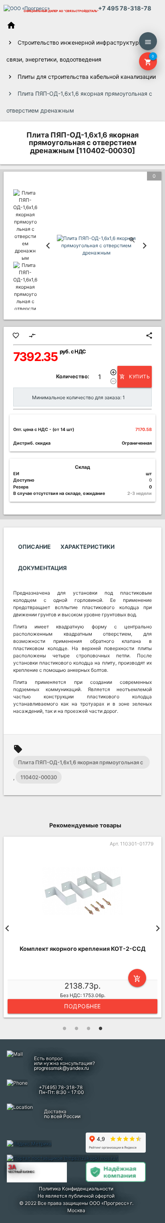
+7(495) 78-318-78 (60, 1087)
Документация (42, 567)
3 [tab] (89, 1028)
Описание (34, 546)
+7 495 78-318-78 (124, 8)
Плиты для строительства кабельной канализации (87, 76)
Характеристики (87, 546)
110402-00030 (38, 777)
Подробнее (82, 1006)
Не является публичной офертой (76, 1196)
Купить (134, 376)
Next (144, 245)
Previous (48, 245)
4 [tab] (101, 1028)
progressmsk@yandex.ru (61, 1068)
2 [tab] (76, 1028)
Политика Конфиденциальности (76, 1189)
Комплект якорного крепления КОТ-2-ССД (82, 948)
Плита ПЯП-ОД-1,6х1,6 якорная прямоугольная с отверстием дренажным (80, 764)
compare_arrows (32, 335)
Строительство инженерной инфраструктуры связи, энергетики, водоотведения (74, 51)
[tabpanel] (82, 928)
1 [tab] (64, 1028)
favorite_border (16, 335)
